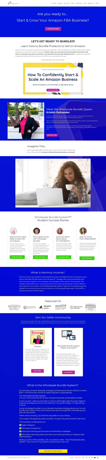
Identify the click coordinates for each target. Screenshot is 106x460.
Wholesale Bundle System (52, 217)
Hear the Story (40, 257)
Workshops (79, 3)
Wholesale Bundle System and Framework (40, 279)
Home (71, 457)
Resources (91, 3)
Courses (53, 3)
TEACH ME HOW (53, 29)
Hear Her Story (17, 257)
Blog (85, 3)
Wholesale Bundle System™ (65, 354)
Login (96, 3)
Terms (83, 457)
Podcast (59, 3)
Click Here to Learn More (53, 451)
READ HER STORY (52, 135)
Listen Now (37, 371)
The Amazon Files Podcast (32, 349)
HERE (81, 288)
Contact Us (77, 457)
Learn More (69, 372)
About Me (66, 3)
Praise (72, 3)
